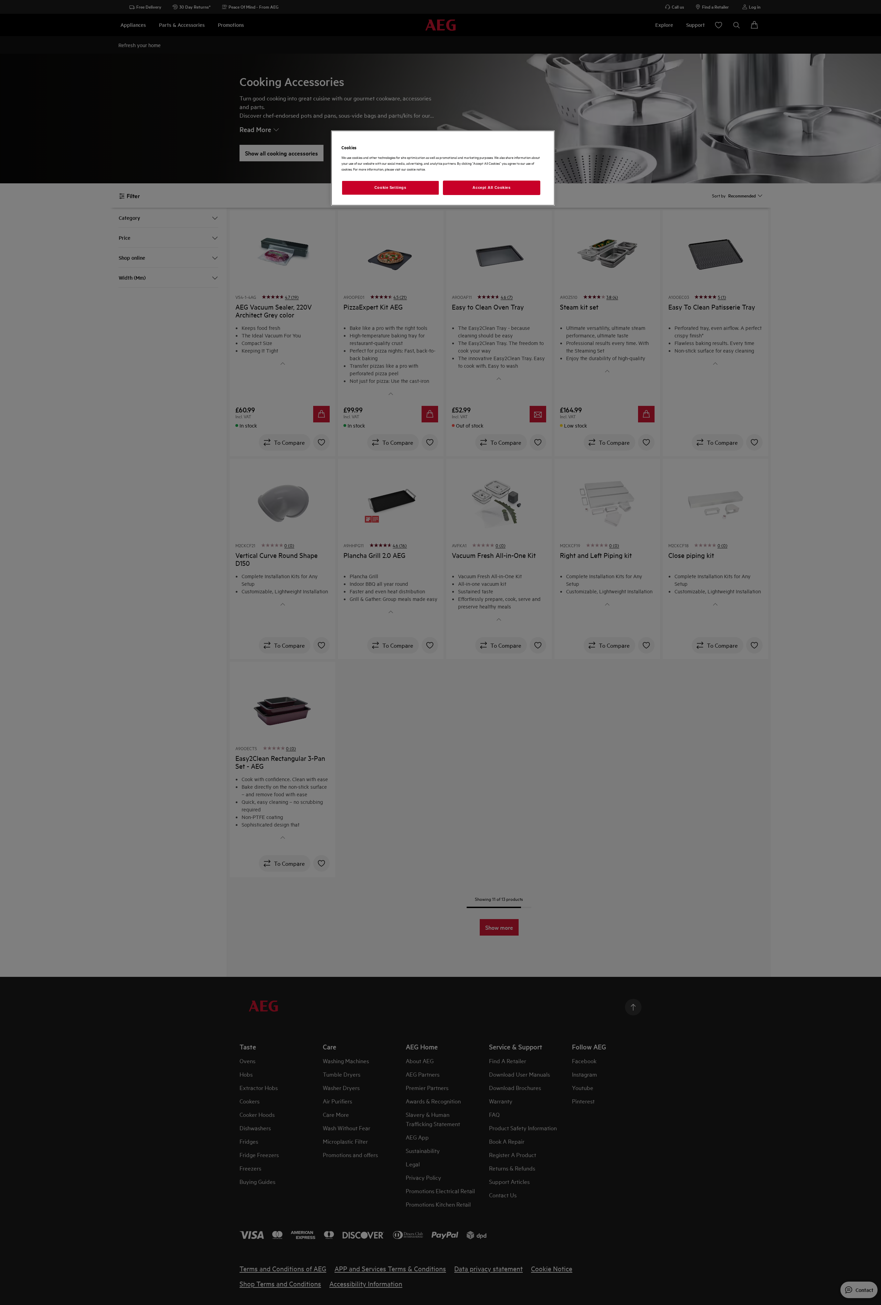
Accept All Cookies (491, 187)
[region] (443, 168)
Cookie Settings (390, 187)
